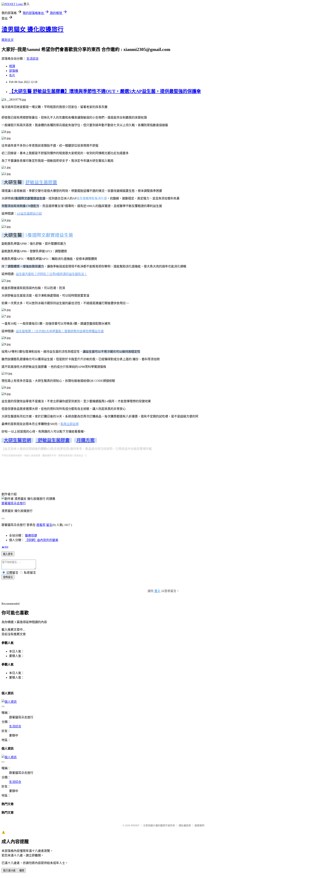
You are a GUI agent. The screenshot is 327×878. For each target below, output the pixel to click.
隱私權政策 (185, 825)
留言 (49, 524)
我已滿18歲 (9, 870)
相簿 (12, 66)
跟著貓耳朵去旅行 (14, 503)
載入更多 (8, 554)
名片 (12, 75)
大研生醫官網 (17, 440)
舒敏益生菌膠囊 (53, 440)
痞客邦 (40, 524)
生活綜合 (32, 58)
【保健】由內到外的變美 (41, 540)
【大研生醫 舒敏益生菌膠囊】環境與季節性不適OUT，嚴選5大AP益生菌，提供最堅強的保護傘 (105, 91)
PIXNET (135, 825)
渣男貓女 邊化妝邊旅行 (33, 29)
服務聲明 (199, 825)
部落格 (13, 70)
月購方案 (85, 440)
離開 (21, 870)
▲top (5, 546)
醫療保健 (31, 535)
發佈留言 (8, 577)
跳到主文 (8, 39)
